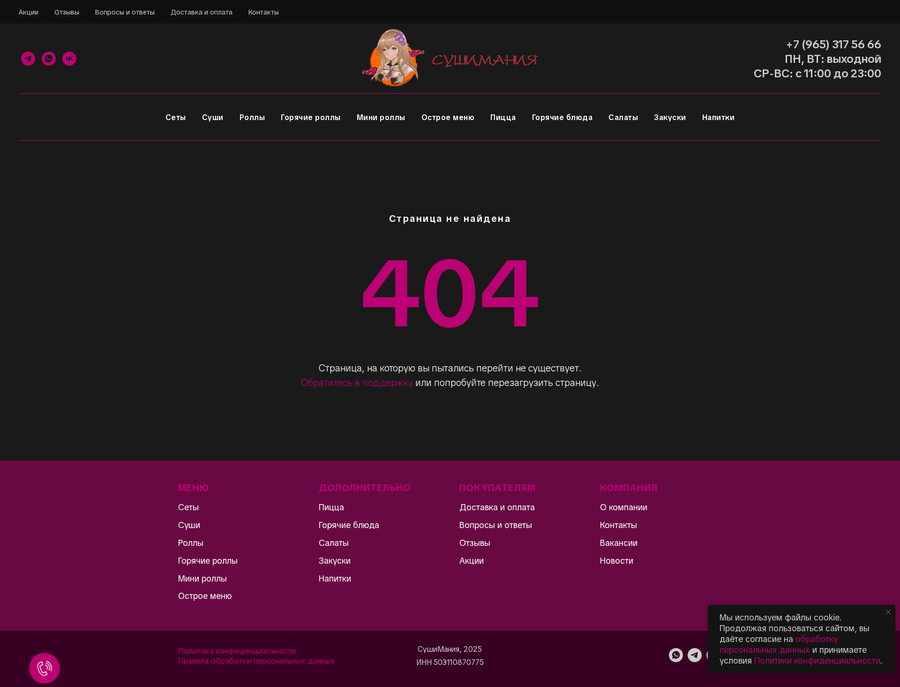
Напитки (718, 117)
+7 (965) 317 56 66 (833, 44)
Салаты (623, 117)
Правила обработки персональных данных (256, 661)
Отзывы (66, 12)
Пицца (503, 117)
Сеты (175, 117)
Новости (616, 560)
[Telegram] (28, 59)
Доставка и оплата (201, 12)
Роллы (252, 117)
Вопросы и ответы (125, 12)
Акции (28, 12)
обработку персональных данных (779, 644)
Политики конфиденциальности (817, 660)
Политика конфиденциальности (237, 651)
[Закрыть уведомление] (888, 612)
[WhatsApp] (49, 59)
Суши (213, 117)
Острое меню (448, 117)
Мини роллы (381, 117)
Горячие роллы (311, 117)
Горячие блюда (562, 117)
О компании (623, 507)
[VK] (69, 59)
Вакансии (619, 542)
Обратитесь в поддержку (357, 383)
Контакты (263, 12)
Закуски (670, 117)
